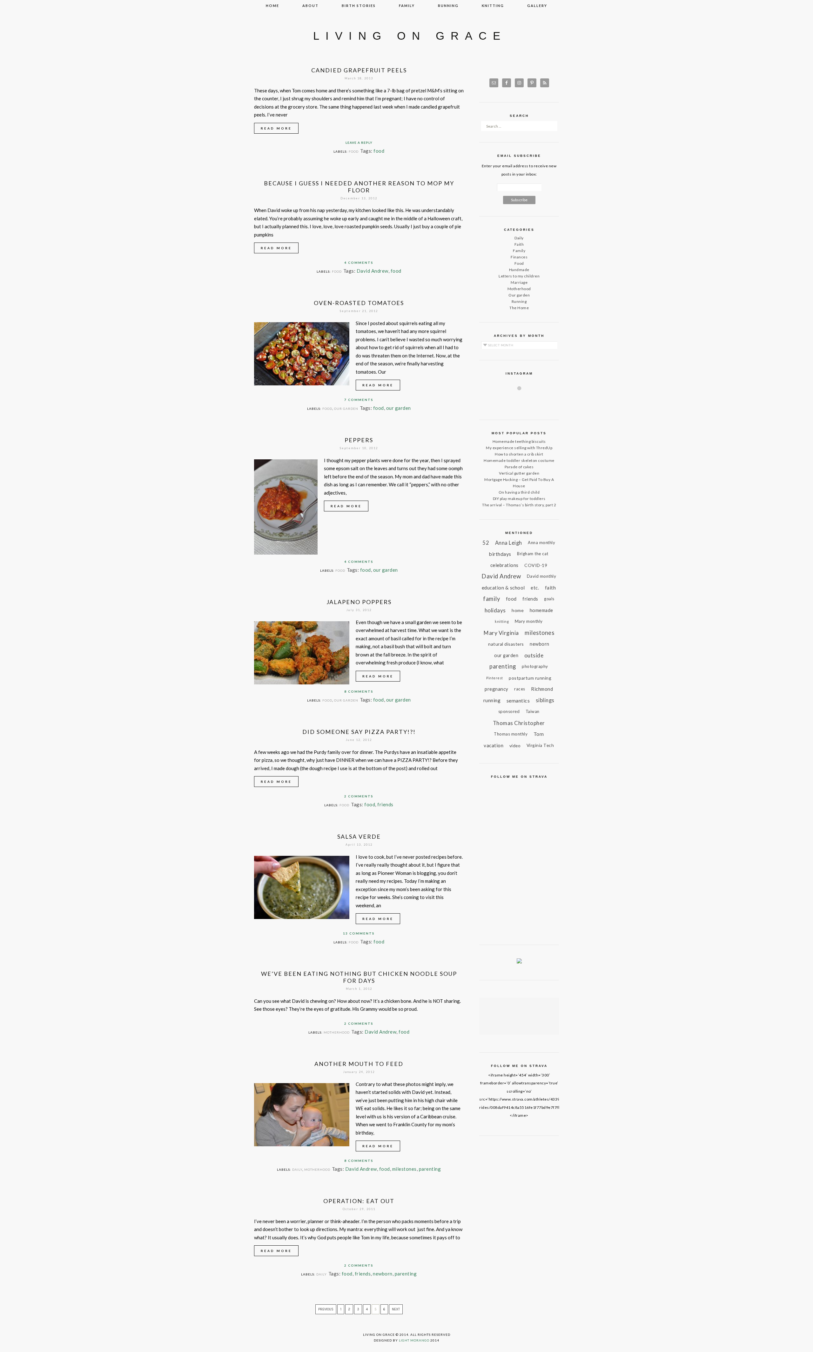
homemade (541, 610)
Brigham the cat (532, 553)
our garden (398, 408)
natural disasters (506, 644)
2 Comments (358, 796)
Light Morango (414, 1340)
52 (485, 543)
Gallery (537, 5)
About (310, 5)
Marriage (519, 282)
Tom (539, 734)
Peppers (359, 439)
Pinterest (494, 678)
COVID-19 (535, 565)
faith (550, 587)
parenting (430, 1169)
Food (354, 151)
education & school (503, 587)
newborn (383, 1273)
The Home (519, 307)
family (407, 5)
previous (325, 1309)
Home (272, 5)
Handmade (519, 269)
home (518, 610)
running (448, 5)
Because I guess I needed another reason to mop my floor (359, 187)
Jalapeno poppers (359, 601)
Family (519, 250)
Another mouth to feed (358, 1063)
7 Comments (358, 400)
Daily (297, 1169)
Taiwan (533, 711)
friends (385, 804)
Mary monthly (529, 621)
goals (549, 598)
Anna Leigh (508, 543)
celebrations (504, 565)
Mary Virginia (501, 632)
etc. (535, 587)
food (378, 151)
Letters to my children (519, 276)
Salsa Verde (359, 836)
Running (519, 301)
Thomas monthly (510, 733)
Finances (519, 257)
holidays (495, 610)
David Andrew (372, 271)
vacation (493, 745)
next (396, 1309)
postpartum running (530, 678)
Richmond (542, 689)
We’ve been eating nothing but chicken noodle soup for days (359, 977)
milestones (404, 1169)
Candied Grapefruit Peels (359, 70)
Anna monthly (541, 542)
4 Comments (358, 262)
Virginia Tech (540, 745)
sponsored (509, 711)
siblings (545, 700)
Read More (276, 128)
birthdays (500, 554)
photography (535, 666)
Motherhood (337, 1032)
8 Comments (358, 691)
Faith (519, 244)
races (519, 688)
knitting (493, 5)
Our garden (346, 408)
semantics (518, 700)
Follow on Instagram (523, 399)
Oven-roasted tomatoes (359, 302)
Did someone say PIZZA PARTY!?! (359, 731)
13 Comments (359, 933)
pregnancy (496, 689)
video (515, 745)
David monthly (541, 576)
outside (534, 655)
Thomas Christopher (519, 723)
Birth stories (359, 5)
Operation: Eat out (358, 1200)
